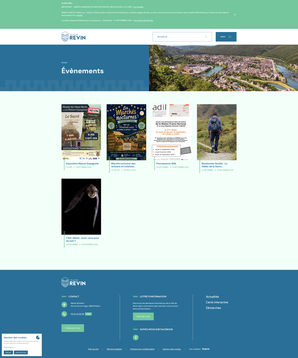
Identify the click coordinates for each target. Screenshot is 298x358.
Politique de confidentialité (142, 349)
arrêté (79, 15)
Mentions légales (114, 349)
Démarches (213, 308)
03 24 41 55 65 (77, 314)
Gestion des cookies (172, 349)
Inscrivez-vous (143, 316)
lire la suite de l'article (143, 20)
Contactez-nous (72, 328)
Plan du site (93, 349)
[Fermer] (235, 14)
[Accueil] (103, 37)
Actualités (212, 296)
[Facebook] (136, 337)
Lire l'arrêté (138, 7)
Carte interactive (217, 302)
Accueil (64, 62)
